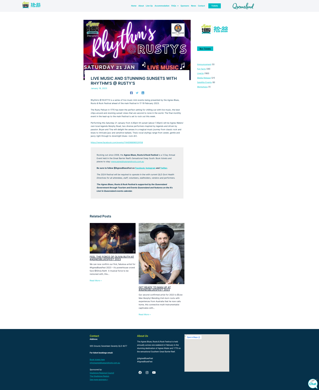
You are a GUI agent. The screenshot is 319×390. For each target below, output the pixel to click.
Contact (201, 6)
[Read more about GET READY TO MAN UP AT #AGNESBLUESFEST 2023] (162, 253)
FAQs (173, 6)
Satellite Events (204, 82)
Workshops (202, 87)
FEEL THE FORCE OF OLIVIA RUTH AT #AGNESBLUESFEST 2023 (112, 258)
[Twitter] (137, 92)
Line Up (149, 6)
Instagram (151, 168)
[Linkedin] (143, 92)
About (141, 6)
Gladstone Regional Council (102, 373)
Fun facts (201, 69)
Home (133, 6)
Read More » (96, 280)
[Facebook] (131, 92)
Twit (162, 168)
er (166, 168)
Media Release (204, 78)
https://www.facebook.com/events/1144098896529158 (117, 142)
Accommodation (162, 6)
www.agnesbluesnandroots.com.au (127, 161)
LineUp (200, 73)
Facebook (140, 168)
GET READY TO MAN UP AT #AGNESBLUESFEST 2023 (155, 288)
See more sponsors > (99, 379)
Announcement (204, 64)
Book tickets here (97, 359)
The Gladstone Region (99, 376)
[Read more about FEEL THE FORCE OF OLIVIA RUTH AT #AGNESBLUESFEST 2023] (113, 238)
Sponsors (185, 6)
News (193, 6)
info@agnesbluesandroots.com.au (105, 363)
